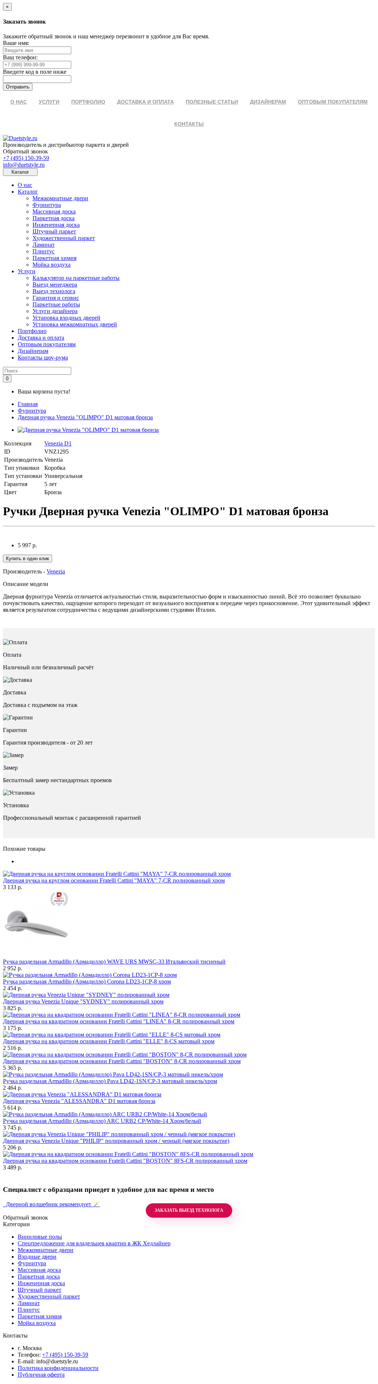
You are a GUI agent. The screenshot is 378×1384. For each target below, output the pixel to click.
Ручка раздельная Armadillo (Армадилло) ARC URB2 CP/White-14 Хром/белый (102, 1121)
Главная (28, 404)
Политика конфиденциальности (58, 1368)
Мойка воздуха (51, 264)
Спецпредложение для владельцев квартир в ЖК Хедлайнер (94, 1243)
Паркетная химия (54, 258)
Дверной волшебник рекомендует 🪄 (51, 1204)
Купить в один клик (27, 558)
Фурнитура (46, 205)
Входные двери (37, 1256)
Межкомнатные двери (60, 198)
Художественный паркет (63, 238)
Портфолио (32, 331)
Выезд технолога (53, 291)
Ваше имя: (16, 43)
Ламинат (43, 245)
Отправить (18, 87)
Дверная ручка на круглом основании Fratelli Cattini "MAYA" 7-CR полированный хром (114, 880)
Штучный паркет (54, 231)
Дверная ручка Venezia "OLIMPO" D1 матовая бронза (85, 417)
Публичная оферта (41, 1374)
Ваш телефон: (20, 57)
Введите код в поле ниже (34, 72)
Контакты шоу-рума (43, 357)
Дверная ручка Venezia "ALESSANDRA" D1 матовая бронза (79, 1101)
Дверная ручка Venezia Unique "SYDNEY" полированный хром (83, 1001)
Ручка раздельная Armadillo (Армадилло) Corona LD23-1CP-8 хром (87, 981)
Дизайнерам (33, 351)
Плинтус (43, 251)
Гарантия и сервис (55, 298)
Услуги (26, 271)
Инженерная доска (56, 225)
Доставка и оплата (41, 337)
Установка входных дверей (66, 318)
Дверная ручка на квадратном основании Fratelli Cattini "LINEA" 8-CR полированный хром (118, 1021)
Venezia (56, 571)
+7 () (26, 158)
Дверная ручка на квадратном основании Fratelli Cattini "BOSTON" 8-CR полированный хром (122, 1061)
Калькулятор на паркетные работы (76, 278)
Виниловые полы (40, 1237)
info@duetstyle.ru (24, 165)
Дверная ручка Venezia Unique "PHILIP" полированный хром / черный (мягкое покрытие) (116, 1141)
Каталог (28, 191)
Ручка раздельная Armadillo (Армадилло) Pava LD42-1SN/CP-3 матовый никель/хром (110, 1081)
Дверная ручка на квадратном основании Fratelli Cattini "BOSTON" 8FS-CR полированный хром (125, 1161)
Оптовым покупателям (47, 344)
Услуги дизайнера (55, 311)
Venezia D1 (58, 443)
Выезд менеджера (54, 284)
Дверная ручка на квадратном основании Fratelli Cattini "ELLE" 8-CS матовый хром (108, 1041)
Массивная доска (54, 211)
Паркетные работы (56, 304)
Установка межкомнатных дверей (74, 324)
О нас (25, 185)
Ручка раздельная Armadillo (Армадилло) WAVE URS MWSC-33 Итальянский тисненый (114, 961)
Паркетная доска (53, 218)
